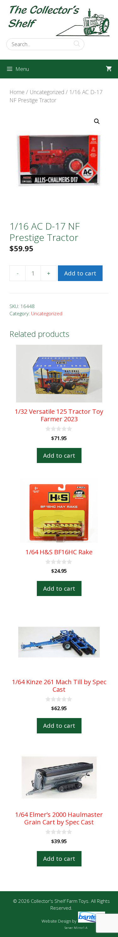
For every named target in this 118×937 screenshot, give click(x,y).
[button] (97, 121)
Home (17, 92)
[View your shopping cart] (108, 69)
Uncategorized (47, 92)
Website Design (56, 921)
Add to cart (80, 273)
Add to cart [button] (59, 455)
